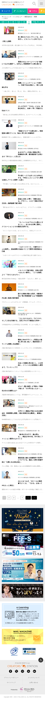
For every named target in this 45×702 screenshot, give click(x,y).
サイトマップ (11, 682)
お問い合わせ (33, 682)
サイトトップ (6, 16)
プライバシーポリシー (11, 677)
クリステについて (34, 677)
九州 (42, 22)
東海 (24, 22)
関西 (35, 16)
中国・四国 (36, 22)
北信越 (18, 22)
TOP (41, 660)
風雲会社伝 (28, 16)
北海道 (3, 22)
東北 (8, 22)
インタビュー (17, 16)
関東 (13, 22)
